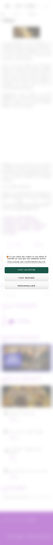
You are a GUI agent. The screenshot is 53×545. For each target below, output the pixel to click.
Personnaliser (26, 286)
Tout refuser (26, 278)
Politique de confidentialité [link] (26, 262)
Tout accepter (26, 270)
